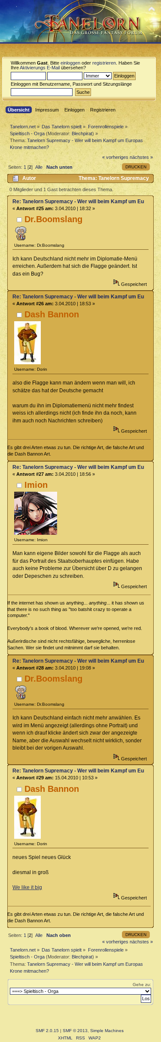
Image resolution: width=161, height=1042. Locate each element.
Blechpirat (82, 133)
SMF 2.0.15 (47, 1030)
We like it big (27, 887)
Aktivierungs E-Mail (40, 67)
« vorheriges (115, 157)
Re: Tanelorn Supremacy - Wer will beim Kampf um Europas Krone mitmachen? (78, 201)
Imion (36, 485)
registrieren (104, 62)
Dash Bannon (51, 314)
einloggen (70, 62)
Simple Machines (107, 1030)
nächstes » (141, 157)
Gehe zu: (142, 984)
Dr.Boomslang (53, 219)
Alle (39, 167)
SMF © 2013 (75, 1030)
